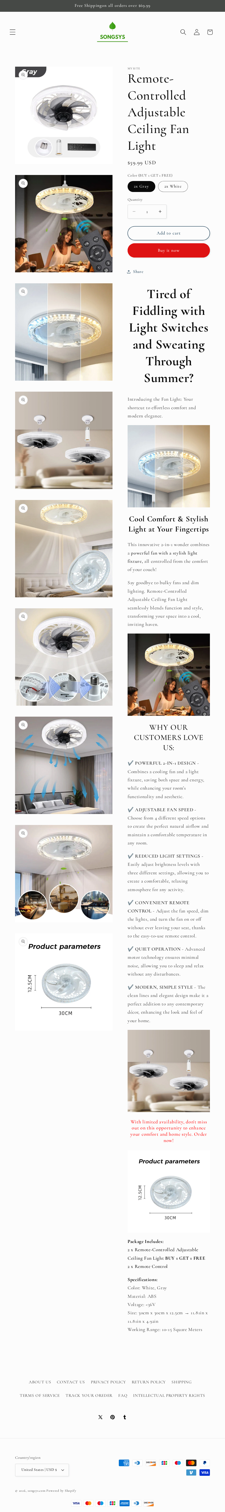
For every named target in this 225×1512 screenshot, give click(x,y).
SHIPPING (181, 1382)
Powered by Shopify (61, 1491)
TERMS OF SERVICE (40, 1395)
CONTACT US (71, 1382)
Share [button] (138, 271)
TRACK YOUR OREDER (89, 1395)
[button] (12, 32)
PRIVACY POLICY (108, 1382)
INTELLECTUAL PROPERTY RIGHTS (169, 1395)
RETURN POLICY (149, 1382)
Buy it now (169, 250)
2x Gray (141, 186)
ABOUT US (40, 1382)
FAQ (122, 1395)
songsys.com (36, 1491)
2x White (173, 186)
